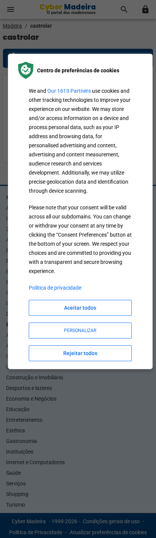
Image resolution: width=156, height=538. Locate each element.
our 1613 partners (69, 91)
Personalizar (80, 330)
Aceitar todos (80, 308)
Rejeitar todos (80, 353)
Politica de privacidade (55, 288)
